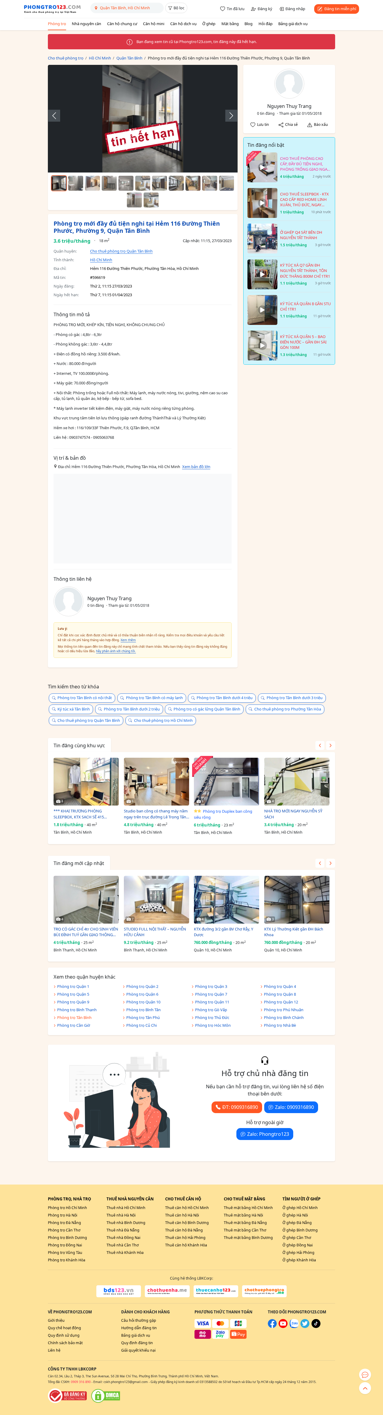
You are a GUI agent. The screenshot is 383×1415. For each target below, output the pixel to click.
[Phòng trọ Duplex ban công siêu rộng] (226, 782)
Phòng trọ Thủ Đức (212, 1017)
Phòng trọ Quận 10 (143, 1002)
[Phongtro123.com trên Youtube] (283, 1326)
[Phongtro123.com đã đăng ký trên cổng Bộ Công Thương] (67, 1395)
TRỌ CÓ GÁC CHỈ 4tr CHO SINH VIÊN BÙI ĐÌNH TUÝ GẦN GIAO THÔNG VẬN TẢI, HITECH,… (86, 932)
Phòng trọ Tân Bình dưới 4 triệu (225, 697)
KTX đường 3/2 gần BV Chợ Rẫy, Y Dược (223, 932)
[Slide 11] (226, 183)
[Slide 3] (92, 183)
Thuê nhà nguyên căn (130, 1199)
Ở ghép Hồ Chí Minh (300, 1207)
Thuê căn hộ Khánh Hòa (186, 1245)
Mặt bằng (230, 23)
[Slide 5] (126, 183)
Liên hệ (54, 1350)
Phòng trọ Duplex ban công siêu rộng (223, 814)
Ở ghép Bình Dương (300, 1230)
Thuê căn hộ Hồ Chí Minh (187, 1207)
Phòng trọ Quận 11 (212, 1002)
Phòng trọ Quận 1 (73, 986)
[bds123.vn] (118, 1291)
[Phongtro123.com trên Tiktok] (315, 1326)
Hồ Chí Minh (101, 259)
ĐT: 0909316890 (240, 1107)
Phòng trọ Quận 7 (211, 994)
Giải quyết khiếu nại (138, 1350)
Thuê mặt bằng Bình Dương (248, 1237)
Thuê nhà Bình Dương (126, 1222)
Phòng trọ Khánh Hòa (66, 1260)
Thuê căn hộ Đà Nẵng (184, 1230)
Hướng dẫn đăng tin (139, 1327)
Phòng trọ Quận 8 (280, 994)
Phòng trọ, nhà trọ (69, 1199)
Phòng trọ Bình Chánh (284, 1017)
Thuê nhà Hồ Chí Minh (126, 1207)
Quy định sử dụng (64, 1335)
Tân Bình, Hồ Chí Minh (73, 832)
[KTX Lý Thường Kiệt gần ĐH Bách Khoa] (296, 900)
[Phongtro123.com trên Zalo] (294, 1326)
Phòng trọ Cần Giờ (73, 1025)
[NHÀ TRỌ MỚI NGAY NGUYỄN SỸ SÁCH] (296, 782)
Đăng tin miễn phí (340, 8)
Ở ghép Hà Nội (295, 1215)
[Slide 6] (143, 183)
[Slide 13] (151, 200)
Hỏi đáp (266, 23)
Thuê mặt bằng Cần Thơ (245, 1230)
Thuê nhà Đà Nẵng (123, 1230)
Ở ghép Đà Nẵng (297, 1222)
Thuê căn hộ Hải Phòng (185, 1237)
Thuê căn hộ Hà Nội (182, 1215)
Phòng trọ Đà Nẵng (64, 1222)
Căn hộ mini (153, 23)
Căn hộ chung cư (122, 23)
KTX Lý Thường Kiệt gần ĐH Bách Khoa (293, 932)
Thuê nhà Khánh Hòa (125, 1252)
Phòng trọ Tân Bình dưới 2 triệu (132, 709)
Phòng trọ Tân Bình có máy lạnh (154, 697)
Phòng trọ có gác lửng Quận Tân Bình (207, 709)
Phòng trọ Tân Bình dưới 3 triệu (295, 697)
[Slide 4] (109, 183)
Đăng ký (265, 8)
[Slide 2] (76, 183)
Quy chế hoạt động (64, 1327)
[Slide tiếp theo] (228, 116)
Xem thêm (128, 640)
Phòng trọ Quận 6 (142, 994)
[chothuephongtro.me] (264, 1291)
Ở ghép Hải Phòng (298, 1252)
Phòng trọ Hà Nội (62, 1215)
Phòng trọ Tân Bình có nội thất (84, 697)
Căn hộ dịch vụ (183, 23)
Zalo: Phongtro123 (268, 1134)
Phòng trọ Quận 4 (280, 986)
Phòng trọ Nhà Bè (280, 1025)
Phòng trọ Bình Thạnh (77, 1009)
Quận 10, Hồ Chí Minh (213, 950)
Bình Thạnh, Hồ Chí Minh (75, 950)
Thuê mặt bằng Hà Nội (243, 1215)
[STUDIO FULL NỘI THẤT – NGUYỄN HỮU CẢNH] (156, 900)
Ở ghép (208, 23)
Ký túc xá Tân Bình (73, 709)
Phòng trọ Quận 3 (211, 986)
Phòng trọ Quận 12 (281, 1002)
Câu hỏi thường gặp (138, 1320)
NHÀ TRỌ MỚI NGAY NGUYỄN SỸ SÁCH (293, 814)
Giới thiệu (56, 1320)
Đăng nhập (295, 8)
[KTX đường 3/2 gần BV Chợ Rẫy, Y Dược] (226, 900)
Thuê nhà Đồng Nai (123, 1237)
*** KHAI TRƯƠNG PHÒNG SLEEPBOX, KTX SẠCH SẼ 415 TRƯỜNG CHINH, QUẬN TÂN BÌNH (84, 814)
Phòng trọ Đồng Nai (65, 1245)
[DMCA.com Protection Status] (106, 1395)
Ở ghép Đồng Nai (297, 1245)
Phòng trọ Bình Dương (67, 1237)
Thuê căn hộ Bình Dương (187, 1222)
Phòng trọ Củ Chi (141, 1025)
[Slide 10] (210, 183)
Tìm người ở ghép (301, 1199)
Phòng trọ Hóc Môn (213, 1025)
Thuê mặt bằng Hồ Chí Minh (248, 1207)
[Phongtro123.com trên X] (304, 1326)
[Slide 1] (59, 183)
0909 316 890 (81, 1382)
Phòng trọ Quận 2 (142, 986)
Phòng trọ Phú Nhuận (283, 1009)
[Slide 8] (176, 183)
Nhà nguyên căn (86, 23)
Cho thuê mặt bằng (244, 1199)
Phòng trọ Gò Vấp (211, 1009)
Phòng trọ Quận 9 (73, 1002)
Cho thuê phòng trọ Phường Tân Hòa (287, 709)
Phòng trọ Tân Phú (143, 1017)
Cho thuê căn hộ (183, 1199)
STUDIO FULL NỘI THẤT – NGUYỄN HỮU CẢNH (155, 932)
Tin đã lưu (235, 8)
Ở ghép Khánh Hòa (299, 1260)
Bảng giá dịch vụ (293, 23)
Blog (248, 23)
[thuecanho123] (216, 1291)
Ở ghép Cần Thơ (296, 1237)
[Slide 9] (193, 183)
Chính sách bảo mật (65, 1342)
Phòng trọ (57, 23)
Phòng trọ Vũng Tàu (65, 1252)
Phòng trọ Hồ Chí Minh (67, 1207)
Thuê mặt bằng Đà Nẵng (245, 1222)
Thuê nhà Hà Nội (121, 1215)
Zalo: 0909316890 (294, 1107)
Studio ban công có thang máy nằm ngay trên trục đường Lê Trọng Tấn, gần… (156, 814)
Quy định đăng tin (137, 1342)
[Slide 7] (159, 183)
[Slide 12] (134, 200)
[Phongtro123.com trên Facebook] (272, 1326)
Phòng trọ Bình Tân (143, 1009)
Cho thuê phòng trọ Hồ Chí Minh (163, 720)
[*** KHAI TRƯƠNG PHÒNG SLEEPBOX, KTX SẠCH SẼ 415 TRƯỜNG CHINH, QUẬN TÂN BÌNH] (86, 782)
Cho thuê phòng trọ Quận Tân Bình (121, 251)
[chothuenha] (167, 1291)
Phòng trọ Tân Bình (74, 1017)
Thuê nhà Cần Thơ (123, 1245)
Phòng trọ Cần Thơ (64, 1230)
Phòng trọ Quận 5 (73, 994)
